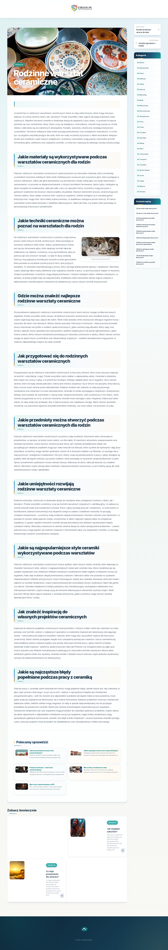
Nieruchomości (144, 111)
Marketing (143, 95)
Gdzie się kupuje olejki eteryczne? (145, 250)
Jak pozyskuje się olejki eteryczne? (145, 219)
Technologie (143, 154)
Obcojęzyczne (144, 116)
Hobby (141, 84)
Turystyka (142, 165)
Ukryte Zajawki (144, 170)
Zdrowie (142, 191)
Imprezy (142, 89)
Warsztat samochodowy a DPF (42, 784)
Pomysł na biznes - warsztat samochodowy (41, 769)
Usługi (141, 181)
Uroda (141, 175)
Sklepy (141, 143)
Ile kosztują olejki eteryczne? (148, 238)
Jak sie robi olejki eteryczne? (148, 213)
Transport (143, 159)
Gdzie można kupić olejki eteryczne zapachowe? (145, 243)
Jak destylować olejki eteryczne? (144, 256)
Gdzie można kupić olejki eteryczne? (145, 232)
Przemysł (142, 132)
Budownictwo (144, 68)
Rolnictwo (142, 138)
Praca (141, 122)
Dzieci (141, 73)
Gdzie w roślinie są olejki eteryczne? (145, 263)
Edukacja (19, 64)
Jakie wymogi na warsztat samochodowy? (101, 751)
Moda (141, 100)
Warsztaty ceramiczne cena (95, 767)
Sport (141, 148)
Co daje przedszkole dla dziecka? (52, 874)
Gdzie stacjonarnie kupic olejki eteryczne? (145, 225)
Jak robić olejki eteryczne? (147, 208)
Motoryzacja (143, 105)
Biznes (141, 62)
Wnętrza (142, 186)
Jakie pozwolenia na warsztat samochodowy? (41, 752)
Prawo (141, 127)
